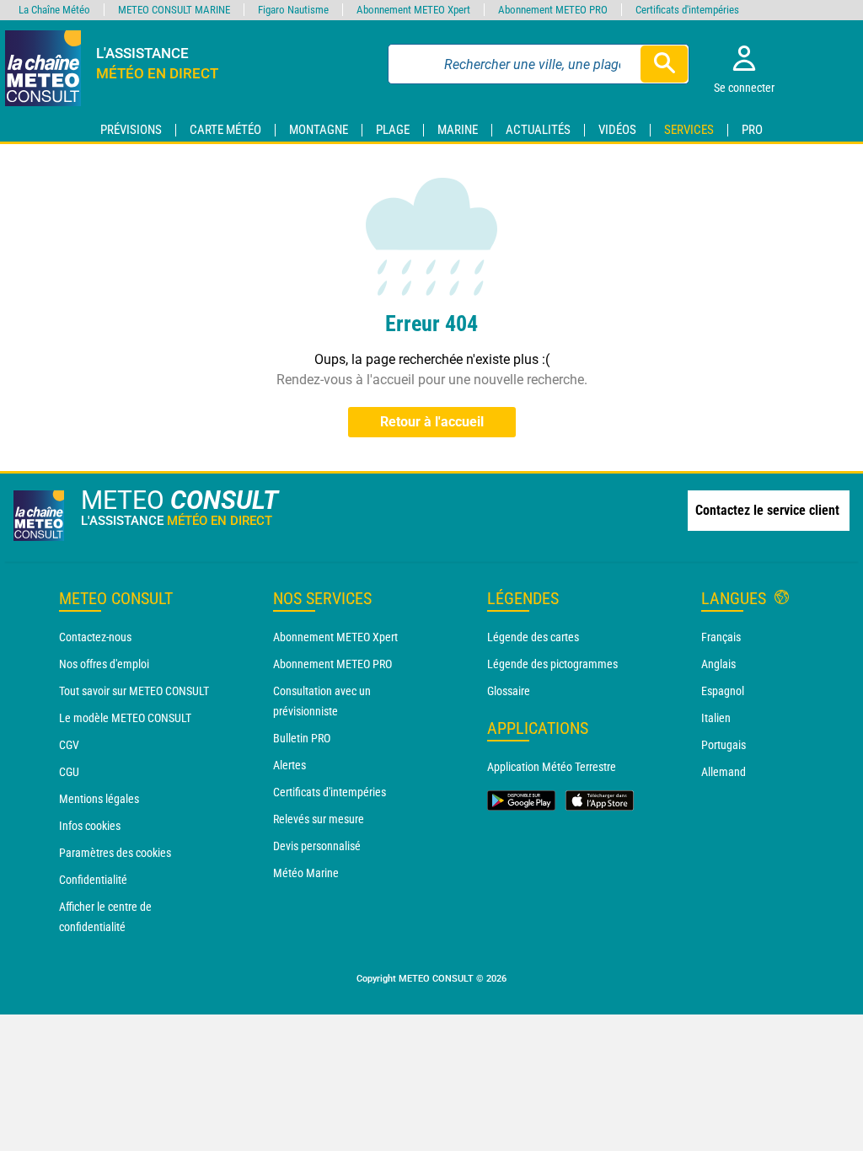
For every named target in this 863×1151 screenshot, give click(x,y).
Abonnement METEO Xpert (335, 637)
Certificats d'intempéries (329, 792)
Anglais (718, 664)
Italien (716, 718)
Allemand (723, 772)
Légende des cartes (533, 637)
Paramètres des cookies (115, 852)
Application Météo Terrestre (551, 767)
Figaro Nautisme (293, 9)
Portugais (723, 745)
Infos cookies (90, 825)
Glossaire (508, 691)
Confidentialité (93, 879)
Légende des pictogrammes (552, 664)
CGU (69, 772)
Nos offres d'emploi (104, 664)
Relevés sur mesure (318, 819)
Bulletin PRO (301, 738)
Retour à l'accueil (432, 422)
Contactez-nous (95, 637)
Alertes (289, 765)
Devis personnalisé (317, 846)
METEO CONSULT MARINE (174, 9)
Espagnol (722, 691)
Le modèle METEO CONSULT (125, 718)
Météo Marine (306, 873)
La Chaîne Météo (54, 9)
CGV (69, 745)
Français (721, 637)
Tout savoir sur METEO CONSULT (134, 691)
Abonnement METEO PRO (332, 664)
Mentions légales (99, 799)
